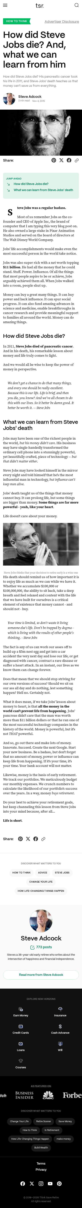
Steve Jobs (62, 873)
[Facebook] (22, 1184)
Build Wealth (41, 1148)
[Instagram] (41, 1184)
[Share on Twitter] (61, 161)
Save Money (65, 1121)
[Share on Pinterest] (53, 161)
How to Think (16, 21)
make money (64, 1139)
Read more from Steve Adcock (41, 975)
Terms (41, 1163)
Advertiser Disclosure (62, 22)
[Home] (41, 5)
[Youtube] (50, 1184)
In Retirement (52, 1130)
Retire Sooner (43, 1121)
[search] (76, 5)
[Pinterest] (59, 1184)
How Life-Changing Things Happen (41, 891)
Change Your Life (40, 882)
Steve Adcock (29, 97)
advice (42, 873)
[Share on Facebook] (69, 161)
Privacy (41, 1169)
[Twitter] (32, 1184)
